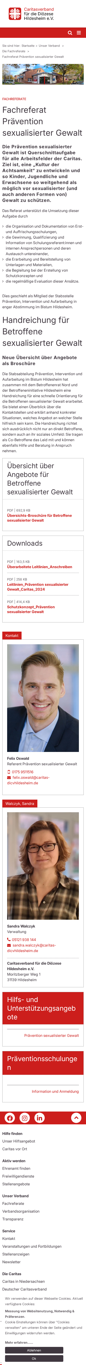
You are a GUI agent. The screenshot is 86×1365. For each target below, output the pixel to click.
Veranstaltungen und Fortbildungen (31, 1246)
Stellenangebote (16, 1184)
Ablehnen (34, 1350)
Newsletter (11, 1262)
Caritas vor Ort (14, 1149)
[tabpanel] (43, 74)
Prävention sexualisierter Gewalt (51, 1035)
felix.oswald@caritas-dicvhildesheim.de (28, 780)
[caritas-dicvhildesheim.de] (43, 13)
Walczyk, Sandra (20, 803)
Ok (34, 1358)
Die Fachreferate (14, 51)
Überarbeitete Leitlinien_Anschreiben (39, 566)
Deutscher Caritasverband (24, 1289)
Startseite (28, 45)
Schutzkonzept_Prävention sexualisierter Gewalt (31, 609)
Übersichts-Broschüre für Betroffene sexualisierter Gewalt (39, 518)
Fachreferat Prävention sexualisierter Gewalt (33, 56)
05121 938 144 (24, 939)
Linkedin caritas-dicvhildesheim (39, 1118)
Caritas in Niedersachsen (23, 1281)
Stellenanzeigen (15, 1254)
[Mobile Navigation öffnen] (79, 33)
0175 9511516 (22, 772)
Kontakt (12, 635)
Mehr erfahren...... (19, 1342)
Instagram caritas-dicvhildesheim (24, 1118)
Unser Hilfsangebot (18, 1141)
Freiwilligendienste (18, 1176)
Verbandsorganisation (20, 1211)
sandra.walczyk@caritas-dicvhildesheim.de (31, 948)
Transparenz (13, 1219)
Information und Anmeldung (55, 1091)
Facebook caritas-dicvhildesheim (10, 1118)
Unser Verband (50, 45)
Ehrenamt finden (16, 1168)
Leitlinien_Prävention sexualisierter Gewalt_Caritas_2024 (37, 587)
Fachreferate (13, 1203)
